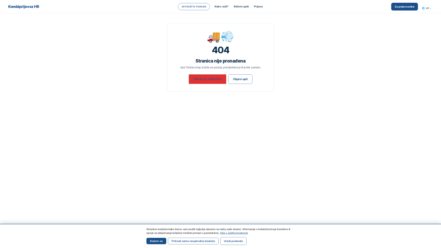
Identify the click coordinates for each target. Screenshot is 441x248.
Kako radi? (221, 6)
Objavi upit (240, 79)
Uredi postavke (233, 241)
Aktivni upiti (241, 6)
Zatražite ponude (194, 6)
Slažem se (156, 241)
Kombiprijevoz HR (23, 6)
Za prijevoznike (404, 6)
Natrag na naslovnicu (207, 79)
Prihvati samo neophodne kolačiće (193, 241)
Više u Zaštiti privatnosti (234, 232)
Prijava (258, 6)
